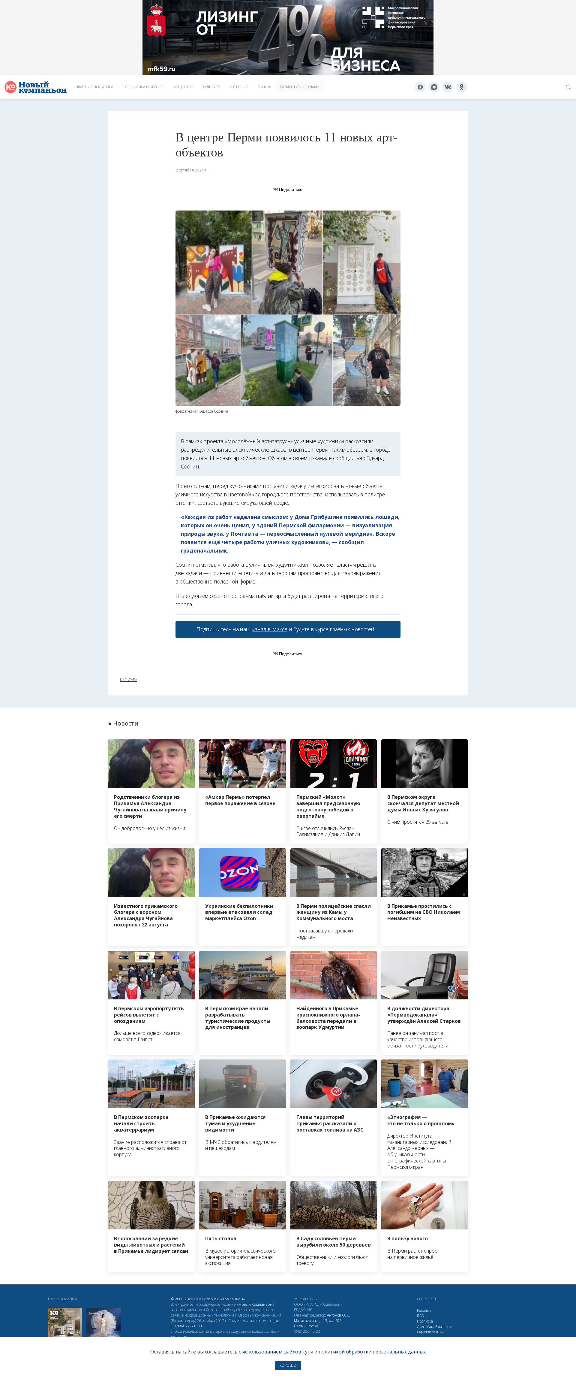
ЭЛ (186, 1326)
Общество (183, 86)
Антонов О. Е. (338, 1315)
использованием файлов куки (277, 1351)
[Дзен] (420, 87)
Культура (211, 86)
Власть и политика (94, 86)
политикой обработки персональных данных (372, 1351)
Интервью (238, 86)
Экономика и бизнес (143, 86)
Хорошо (288, 1365)
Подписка (425, 1321)
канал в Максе (269, 629)
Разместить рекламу (299, 86)
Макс (430, 1326)
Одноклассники (430, 1332)
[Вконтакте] (447, 87)
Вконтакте (443, 1326)
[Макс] (434, 87)
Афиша (264, 86)
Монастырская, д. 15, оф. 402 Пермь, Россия (317, 1323)
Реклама (424, 1310)
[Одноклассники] (461, 87)
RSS (420, 1315)
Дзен (421, 1326)
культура (128, 679)
